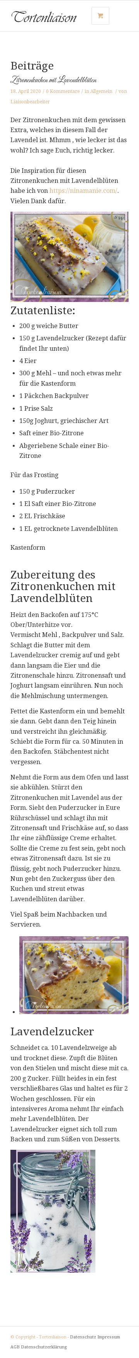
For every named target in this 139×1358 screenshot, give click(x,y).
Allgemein (101, 91)
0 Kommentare (63, 91)
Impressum (108, 1337)
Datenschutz (83, 1337)
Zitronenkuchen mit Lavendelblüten (53, 80)
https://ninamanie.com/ (83, 190)
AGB (15, 1347)
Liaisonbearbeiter (30, 101)
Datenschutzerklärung (44, 1347)
